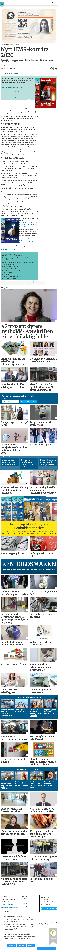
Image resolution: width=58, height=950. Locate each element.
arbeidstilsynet (40, 282)
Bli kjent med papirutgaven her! (12, 87)
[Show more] (29, 100)
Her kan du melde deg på (9, 97)
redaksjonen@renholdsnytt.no (9, 907)
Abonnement (26, 901)
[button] (2, 698)
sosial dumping (30, 284)
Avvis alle (30, 945)
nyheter (21, 284)
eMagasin (26, 903)
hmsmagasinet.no (13, 73)
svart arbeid (40, 284)
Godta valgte (21, 945)
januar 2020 (29, 282)
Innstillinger (11, 945)
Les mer (53, 925)
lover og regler (19, 282)
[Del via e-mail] (56, 68)
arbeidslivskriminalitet (9, 284)
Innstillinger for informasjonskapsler (46, 948)
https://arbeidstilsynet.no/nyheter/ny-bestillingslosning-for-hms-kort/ (28, 224)
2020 (3, 282)
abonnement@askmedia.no (8, 904)
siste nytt (9, 282)
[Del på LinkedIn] (54, 68)
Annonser (25, 906)
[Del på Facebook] (51, 68)
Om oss (25, 898)
